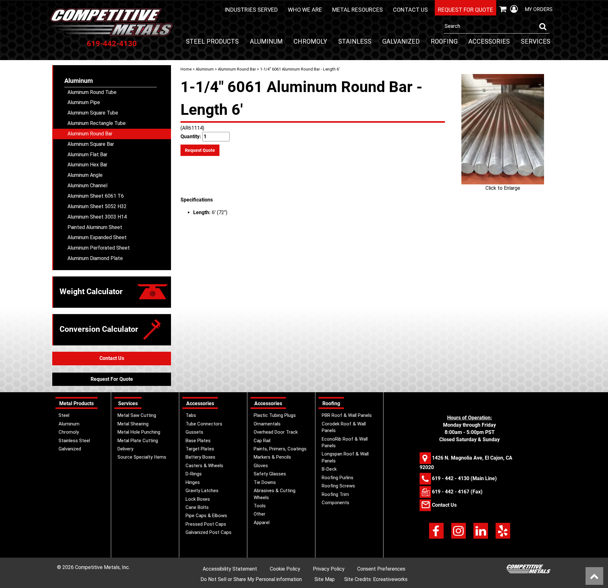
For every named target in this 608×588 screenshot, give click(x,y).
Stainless (354, 41)
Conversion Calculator (99, 329)
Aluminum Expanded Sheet (97, 237)
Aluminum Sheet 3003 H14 (97, 217)
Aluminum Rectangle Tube (96, 123)
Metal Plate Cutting (137, 440)
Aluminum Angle (85, 175)
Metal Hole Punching (138, 432)
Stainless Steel (74, 440)
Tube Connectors (204, 424)
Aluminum (266, 41)
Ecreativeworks (390, 579)
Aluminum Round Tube (92, 92)
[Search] (542, 26)
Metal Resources (357, 9)
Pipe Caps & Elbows (206, 515)
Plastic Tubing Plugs (275, 415)
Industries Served (251, 9)
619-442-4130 (112, 43)
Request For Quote (112, 379)
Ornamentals (267, 424)
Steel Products (212, 41)
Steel (64, 415)
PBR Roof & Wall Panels (347, 415)
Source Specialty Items (141, 457)
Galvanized (401, 41)
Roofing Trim (335, 494)
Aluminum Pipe (83, 102)
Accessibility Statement (230, 569)
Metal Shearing (133, 424)
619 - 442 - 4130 (450, 478)
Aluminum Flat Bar (87, 155)
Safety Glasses (270, 474)
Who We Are (305, 9)
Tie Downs (265, 482)
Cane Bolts (197, 507)
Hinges (193, 482)
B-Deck (329, 469)
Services (535, 41)
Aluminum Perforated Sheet (98, 248)
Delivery (125, 449)
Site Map (324, 579)
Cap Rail (262, 440)
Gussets (194, 432)
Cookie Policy (285, 569)
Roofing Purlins (337, 477)
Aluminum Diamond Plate (95, 258)
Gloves (261, 465)
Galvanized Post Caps (208, 532)
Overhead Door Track (276, 432)
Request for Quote (465, 9)
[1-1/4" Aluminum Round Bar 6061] (503, 129)
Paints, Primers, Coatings (280, 449)
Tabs (191, 415)
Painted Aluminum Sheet (94, 227)
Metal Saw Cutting (136, 415)
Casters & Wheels (204, 465)
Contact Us (410, 9)
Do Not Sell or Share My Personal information (251, 579)
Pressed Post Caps (206, 524)
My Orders (539, 9)
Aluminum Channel (87, 186)
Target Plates (200, 449)
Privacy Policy (329, 569)
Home (186, 69)
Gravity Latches (202, 490)
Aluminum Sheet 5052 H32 (97, 206)
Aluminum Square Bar (90, 144)
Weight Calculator (91, 291)
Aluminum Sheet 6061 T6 (95, 196)
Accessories (489, 41)
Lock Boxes (198, 499)
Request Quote (200, 150)
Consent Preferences (381, 569)
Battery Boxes (200, 457)
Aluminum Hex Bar (87, 165)
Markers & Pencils (272, 457)
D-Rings (194, 474)
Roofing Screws (338, 486)
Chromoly (310, 41)
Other (259, 514)
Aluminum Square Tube (92, 113)
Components (335, 502)
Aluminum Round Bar (237, 69)
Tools (260, 506)
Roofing (444, 41)
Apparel (261, 522)
